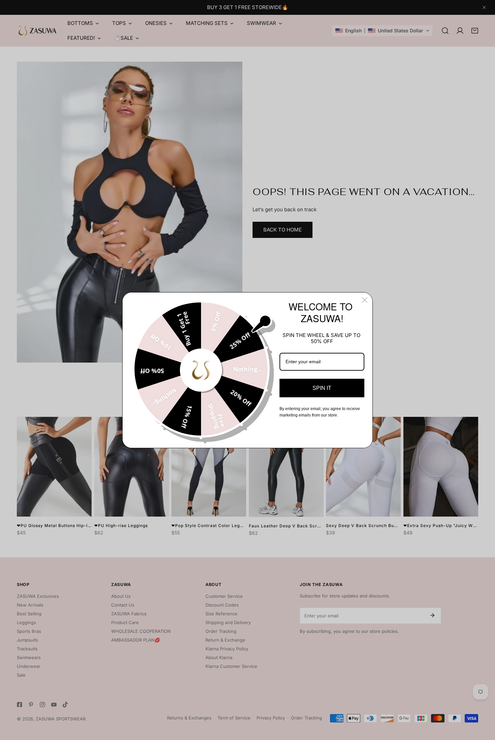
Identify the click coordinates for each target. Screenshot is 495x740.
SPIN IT (321, 388)
